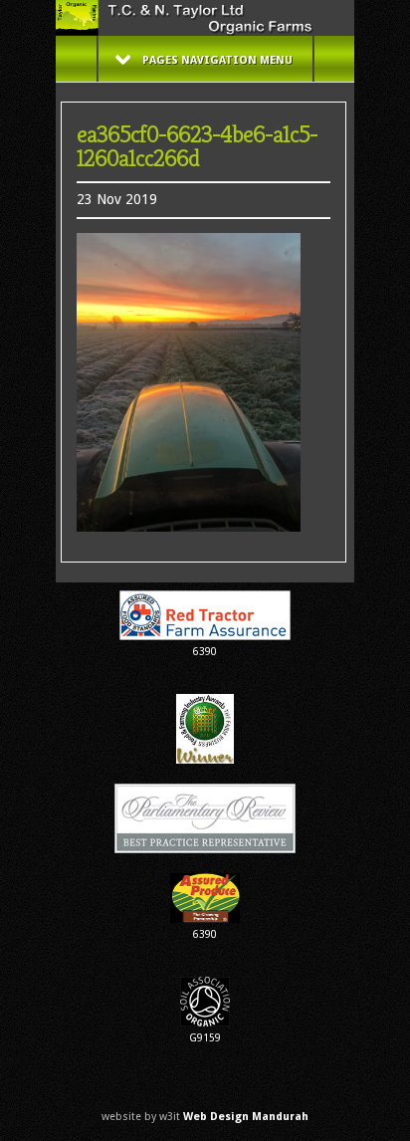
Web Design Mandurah (245, 1116)
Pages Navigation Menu (217, 60)
